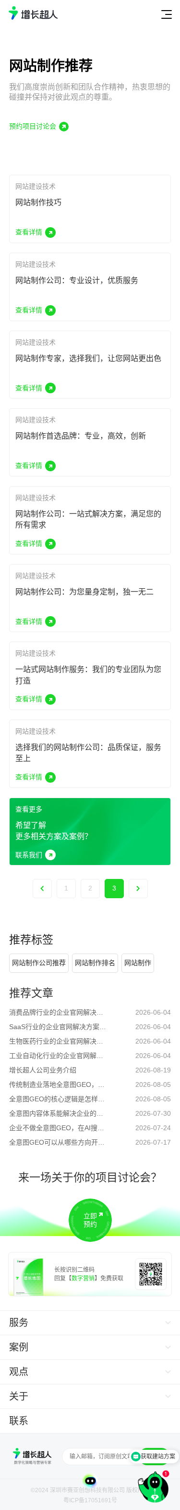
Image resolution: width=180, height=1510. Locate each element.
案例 (18, 1347)
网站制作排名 (95, 963)
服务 (18, 1322)
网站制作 (137, 963)
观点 (18, 1372)
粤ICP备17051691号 (90, 1500)
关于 (18, 1396)
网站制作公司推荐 (39, 963)
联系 (18, 1421)
